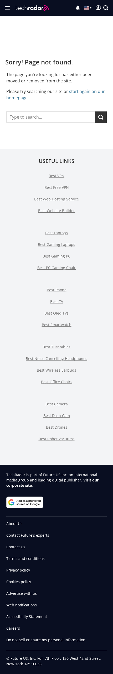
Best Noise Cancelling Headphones (56, 358)
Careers (13, 628)
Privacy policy (18, 570)
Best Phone (56, 289)
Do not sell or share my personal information (45, 639)
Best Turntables (56, 346)
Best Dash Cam (56, 415)
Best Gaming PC (56, 256)
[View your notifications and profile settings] (77, 8)
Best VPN (56, 175)
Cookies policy (18, 581)
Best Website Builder (56, 210)
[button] (106, 8)
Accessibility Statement (26, 616)
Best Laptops (56, 232)
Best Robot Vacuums (57, 438)
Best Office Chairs (56, 381)
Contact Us (15, 546)
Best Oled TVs (56, 313)
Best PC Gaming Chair (56, 267)
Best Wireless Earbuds (56, 370)
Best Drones (56, 427)
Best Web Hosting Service (56, 199)
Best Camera (56, 403)
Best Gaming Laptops (56, 244)
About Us (14, 523)
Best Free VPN (56, 187)
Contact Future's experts (27, 535)
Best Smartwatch (56, 324)
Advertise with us (21, 593)
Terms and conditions (25, 558)
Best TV (56, 301)
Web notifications (21, 604)
